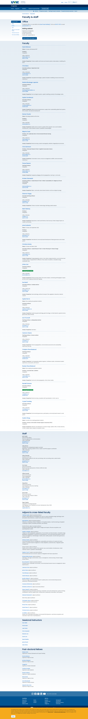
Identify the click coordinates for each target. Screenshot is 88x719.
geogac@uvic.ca (25, 461)
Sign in (75, 2)
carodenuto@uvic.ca (26, 105)
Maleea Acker (25, 652)
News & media (25, 703)
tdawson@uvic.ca (26, 171)
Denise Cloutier (26, 114)
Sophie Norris (26, 299)
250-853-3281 (25, 106)
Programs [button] (17, 8)
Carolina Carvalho (26, 668)
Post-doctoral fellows (15, 34)
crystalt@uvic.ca (25, 409)
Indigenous (47, 703)
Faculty (13, 25)
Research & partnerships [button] (34, 8)
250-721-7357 (25, 462)
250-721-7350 (25, 452)
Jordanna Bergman (26, 660)
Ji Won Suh (25, 264)
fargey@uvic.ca (25, 201)
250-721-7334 (25, 140)
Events (35, 700)
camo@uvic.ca (25, 340)
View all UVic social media (51, 693)
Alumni (75, 11)
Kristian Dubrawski (27, 178)
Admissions (24, 701)
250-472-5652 (25, 310)
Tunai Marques (25, 573)
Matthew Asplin (26, 515)
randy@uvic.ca (25, 394)
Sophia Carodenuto (27, 97)
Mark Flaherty (26, 209)
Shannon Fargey (26, 193)
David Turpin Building (44, 24)
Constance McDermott (27, 584)
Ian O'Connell (26, 318)
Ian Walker (24, 612)
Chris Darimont (26, 147)
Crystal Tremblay (27, 401)
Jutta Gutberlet (26, 225)
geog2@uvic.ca (25, 451)
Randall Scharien (27, 383)
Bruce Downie (25, 562)
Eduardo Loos (25, 633)
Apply (62, 2)
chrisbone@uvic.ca (26, 73)
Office (13, 23)
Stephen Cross (25, 552)
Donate (35, 702)
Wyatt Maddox (25, 639)
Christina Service (26, 610)
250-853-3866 (25, 172)
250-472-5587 (25, 410)
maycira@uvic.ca (26, 139)
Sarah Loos (24, 636)
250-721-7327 (58, 24)
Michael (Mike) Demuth (27, 556)
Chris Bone (25, 66)
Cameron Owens (27, 333)
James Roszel (25, 642)
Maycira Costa (26, 131)
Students (46, 700)
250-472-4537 (25, 236)
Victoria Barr (25, 625)
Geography (14, 6)
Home (12, 8)
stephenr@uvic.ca (26, 507)
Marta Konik (25, 676)
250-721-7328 (25, 255)
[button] (69, 2)
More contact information (29, 38)
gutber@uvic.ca (25, 235)
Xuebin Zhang (26, 418)
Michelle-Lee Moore (26, 586)
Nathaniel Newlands (26, 595)
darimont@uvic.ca (26, 154)
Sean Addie (24, 622)
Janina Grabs (25, 570)
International (58, 700)
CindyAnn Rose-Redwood (29, 349)
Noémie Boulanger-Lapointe (30, 82)
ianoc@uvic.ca (25, 325)
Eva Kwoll (25, 282)
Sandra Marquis (25, 575)
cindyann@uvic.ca (26, 357)
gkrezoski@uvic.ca (26, 479)
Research (24, 702)
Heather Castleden (26, 531)
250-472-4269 (25, 480)
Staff (12, 27)
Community (58, 703)
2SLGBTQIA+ (58, 701)
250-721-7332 (25, 58)
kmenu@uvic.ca (25, 488)
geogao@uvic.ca (25, 441)
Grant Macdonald (26, 681)
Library (66, 2)
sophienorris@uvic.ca (27, 309)
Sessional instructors (15, 32)
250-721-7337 (25, 217)
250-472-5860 (25, 91)
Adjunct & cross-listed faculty (15, 30)
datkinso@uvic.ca (26, 57)
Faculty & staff (45, 8)
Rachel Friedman (26, 672)
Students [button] (24, 8)
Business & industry (60, 702)
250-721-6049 (25, 291)
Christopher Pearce (26, 600)
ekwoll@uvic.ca (25, 290)
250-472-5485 (25, 499)
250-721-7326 (25, 443)
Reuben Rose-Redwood (28, 366)
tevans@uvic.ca (25, 470)
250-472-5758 (25, 187)
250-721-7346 (25, 490)
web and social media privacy (60, 712)
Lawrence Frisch (25, 567)
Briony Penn (25, 604)
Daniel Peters (25, 607)
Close (13, 716)
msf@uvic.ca (25, 216)
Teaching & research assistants (54, 11)
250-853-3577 (25, 395)
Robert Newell (25, 589)
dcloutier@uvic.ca (26, 124)
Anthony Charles (26, 539)
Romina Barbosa (26, 656)
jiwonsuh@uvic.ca (26, 275)
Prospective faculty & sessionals (67, 11)
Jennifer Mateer (25, 578)
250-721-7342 (25, 202)
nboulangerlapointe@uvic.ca (28, 90)
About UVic (24, 700)
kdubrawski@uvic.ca (26, 186)
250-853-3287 (25, 155)
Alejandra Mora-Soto (26, 685)
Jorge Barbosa (25, 520)
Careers (35, 701)
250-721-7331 (25, 377)
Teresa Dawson (26, 163)
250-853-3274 (25, 358)
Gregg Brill (24, 664)
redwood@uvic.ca (26, 376)
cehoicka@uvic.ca (26, 254)
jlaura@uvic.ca (25, 498)
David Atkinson (26, 47)
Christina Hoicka (26, 244)
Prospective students (43, 11)
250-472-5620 (25, 75)
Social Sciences (25, 13)
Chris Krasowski (25, 631)
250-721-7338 (25, 326)
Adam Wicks (25, 644)
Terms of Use (50, 712)
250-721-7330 (25, 342)
